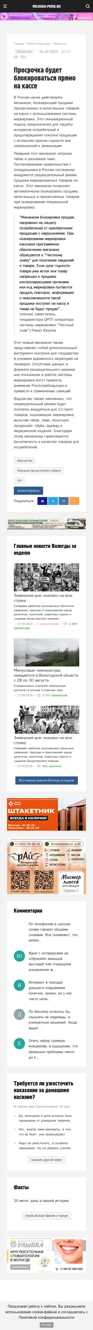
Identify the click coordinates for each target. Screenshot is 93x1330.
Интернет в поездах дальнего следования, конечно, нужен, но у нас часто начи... (50, 990)
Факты (21, 1187)
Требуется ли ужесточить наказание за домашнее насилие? (43, 1090)
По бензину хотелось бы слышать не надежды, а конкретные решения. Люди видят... (53, 1019)
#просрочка (25, 460)
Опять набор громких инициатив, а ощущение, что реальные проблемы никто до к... (53, 1048)
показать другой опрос (46, 1159)
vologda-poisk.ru (47, 6)
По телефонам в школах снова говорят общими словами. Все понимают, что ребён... (53, 932)
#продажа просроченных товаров (38, 470)
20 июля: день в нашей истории (41, 1200)
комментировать (28, 490)
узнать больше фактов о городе (46, 1215)
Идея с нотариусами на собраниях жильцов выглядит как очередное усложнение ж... (50, 961)
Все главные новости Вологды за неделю (46, 780)
